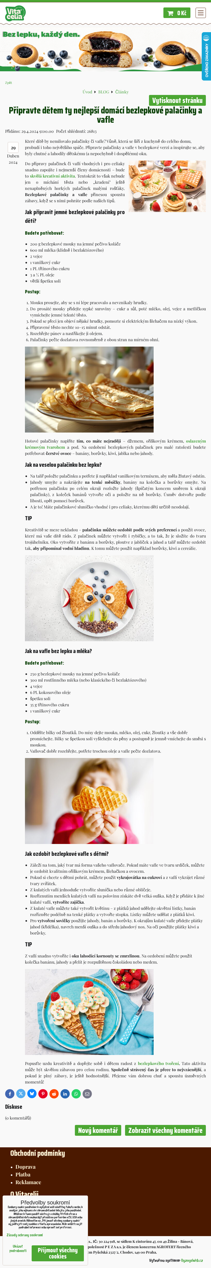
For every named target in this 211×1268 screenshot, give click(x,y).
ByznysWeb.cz (192, 1261)
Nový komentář (98, 1130)
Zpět (8, 82)
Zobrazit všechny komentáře (165, 1130)
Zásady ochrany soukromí (25, 1235)
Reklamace (28, 1181)
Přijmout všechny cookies (58, 1253)
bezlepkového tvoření (158, 1063)
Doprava (25, 1166)
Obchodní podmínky (37, 1153)
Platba (22, 1174)
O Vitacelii (24, 1194)
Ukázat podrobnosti (18, 1249)
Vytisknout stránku (177, 100)
